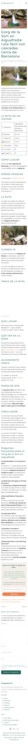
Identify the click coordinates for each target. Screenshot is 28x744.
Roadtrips (7, 701)
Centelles (19, 378)
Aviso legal (7, 718)
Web (2, 658)
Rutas (19, 61)
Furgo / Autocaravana (12, 602)
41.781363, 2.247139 (17, 178)
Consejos (7, 703)
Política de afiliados (10, 725)
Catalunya (4, 599)
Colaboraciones (9, 707)
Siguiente (24, 606)
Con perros (20, 599)
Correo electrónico (6, 652)
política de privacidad (18, 584)
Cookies (6, 722)
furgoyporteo (7, 3)
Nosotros (7, 710)
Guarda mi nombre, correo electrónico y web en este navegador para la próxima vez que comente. (14, 667)
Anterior (4, 606)
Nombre (3, 646)
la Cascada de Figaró (11, 350)
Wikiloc (7, 316)
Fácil (2, 602)
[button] (26, 3)
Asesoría (6, 705)
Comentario (4, 623)
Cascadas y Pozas (13, 61)
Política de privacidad (11, 720)
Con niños (12, 599)
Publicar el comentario (11, 672)
